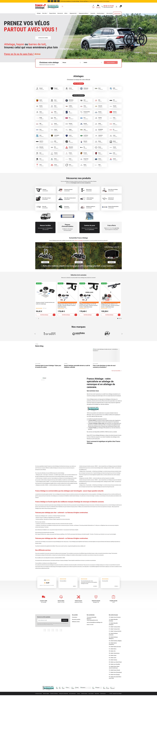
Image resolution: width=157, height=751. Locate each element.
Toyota (55, 164)
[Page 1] (117, 318)
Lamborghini (56, 135)
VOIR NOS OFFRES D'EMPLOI (43, 37)
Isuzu (114, 123)
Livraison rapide (43, 600)
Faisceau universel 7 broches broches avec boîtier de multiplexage (45, 303)
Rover (99, 152)
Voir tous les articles (116, 370)
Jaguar (70, 129)
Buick (55, 105)
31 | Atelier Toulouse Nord (114, 626)
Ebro (55, 117)
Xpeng (85, 164)
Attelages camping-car (90, 206)
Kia (113, 129)
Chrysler (114, 105)
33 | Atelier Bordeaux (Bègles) (115, 640)
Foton (114, 117)
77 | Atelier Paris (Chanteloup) (115, 672)
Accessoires (66, 206)
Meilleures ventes (76, 621)
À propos (78, 693)
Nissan (99, 147)
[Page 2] (76, 57)
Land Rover (86, 135)
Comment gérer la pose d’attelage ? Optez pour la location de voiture (48, 366)
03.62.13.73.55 (90, 624)
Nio (84, 147)
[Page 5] (80, 57)
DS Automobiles (87, 111)
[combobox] (75, 6)
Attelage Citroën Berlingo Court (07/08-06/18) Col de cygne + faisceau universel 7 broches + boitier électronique (88, 305)
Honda (55, 123)
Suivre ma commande (98, 7)
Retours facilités (45, 225)
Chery (85, 105)
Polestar (55, 152)
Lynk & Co (41, 141)
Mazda (114, 141)
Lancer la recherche (111, 62)
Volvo (70, 164)
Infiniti (99, 123)
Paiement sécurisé (96, 600)
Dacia (99, 88)
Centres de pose (89, 225)
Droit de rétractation (72, 693)
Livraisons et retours (38, 693)
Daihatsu (115, 111)
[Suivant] (156, 38)
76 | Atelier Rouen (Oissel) (114, 670)
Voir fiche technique (44, 314)
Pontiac (70, 152)
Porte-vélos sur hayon (46, 197)
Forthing (100, 117)
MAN (55, 141)
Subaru (99, 158)
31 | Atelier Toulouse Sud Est (115, 631)
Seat (40, 158)
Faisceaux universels (68, 189)
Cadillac (70, 105)
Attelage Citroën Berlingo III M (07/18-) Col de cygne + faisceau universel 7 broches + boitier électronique (67, 305)
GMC (40, 123)
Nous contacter (91, 693)
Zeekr (99, 164)
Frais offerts (112, 225)
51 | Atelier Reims (112, 648)
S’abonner (65, 620)
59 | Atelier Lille (112, 651)
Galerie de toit (111, 197)
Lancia (70, 135)
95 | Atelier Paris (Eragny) (114, 674)
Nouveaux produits (76, 619)
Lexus (114, 135)
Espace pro (93, 7)
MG (69, 141)
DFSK (55, 111)
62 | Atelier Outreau (113, 659)
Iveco (40, 129)
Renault (41, 88)
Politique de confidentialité (63, 693)
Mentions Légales (46, 693)
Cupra (40, 111)
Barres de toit (89, 189)
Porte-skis (44, 206)
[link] (78, 473)
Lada (40, 135)
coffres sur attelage (78, 240)
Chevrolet (100, 105)
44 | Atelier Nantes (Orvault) (115, 646)
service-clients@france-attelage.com (94, 622)
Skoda (55, 158)
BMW (114, 88)
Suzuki (114, 158)
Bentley (40, 105)
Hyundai (85, 123)
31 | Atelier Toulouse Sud (114, 629)
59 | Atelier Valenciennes (114, 653)
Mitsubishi (71, 147)
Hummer (70, 123)
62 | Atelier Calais (112, 655)
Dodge (40, 117)
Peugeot (55, 88)
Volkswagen (86, 88)
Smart (70, 158)
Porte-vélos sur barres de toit (70, 197)
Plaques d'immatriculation (113, 206)
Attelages (44, 189)
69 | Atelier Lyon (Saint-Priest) (115, 662)
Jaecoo (55, 129)
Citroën (70, 88)
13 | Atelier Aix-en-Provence (115, 617)
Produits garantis (113, 600)
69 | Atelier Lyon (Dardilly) (114, 664)
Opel (40, 152)
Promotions (74, 617)
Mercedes (41, 147)
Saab (114, 152)
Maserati (85, 141)
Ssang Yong (86, 158)
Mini (55, 147)
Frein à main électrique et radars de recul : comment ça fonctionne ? (104, 366)
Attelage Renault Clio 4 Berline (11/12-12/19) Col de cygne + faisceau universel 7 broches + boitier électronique (110, 305)
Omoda (114, 147)
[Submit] (62, 6)
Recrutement (97, 693)
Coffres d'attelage (90, 197)
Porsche (85, 152)
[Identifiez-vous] (116, 6)
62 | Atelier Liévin (112, 657)
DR (69, 111)
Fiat (69, 117)
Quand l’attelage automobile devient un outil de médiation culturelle (77, 366)
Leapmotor (100, 135)
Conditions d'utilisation (54, 693)
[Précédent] (1, 38)
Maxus (99, 141)
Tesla (40, 164)
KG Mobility (100, 129)
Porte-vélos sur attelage (113, 189)
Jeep (85, 129)
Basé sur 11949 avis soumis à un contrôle (47, 585)
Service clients (61, 600)
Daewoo (99, 111)
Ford (84, 117)
